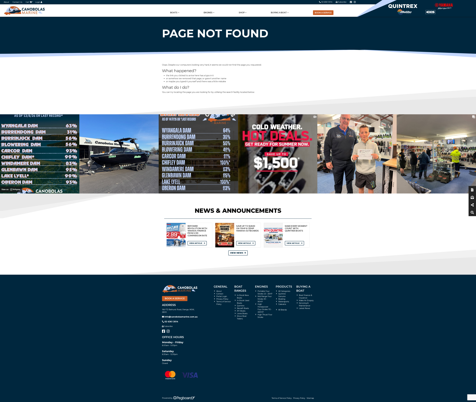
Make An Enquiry (306, 300)
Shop (242, 12)
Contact (219, 294)
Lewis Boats (242, 313)
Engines (261, 286)
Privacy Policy (222, 299)
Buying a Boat (303, 288)
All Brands (282, 310)
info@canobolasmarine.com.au (181, 317)
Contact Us (17, 2)
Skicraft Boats (243, 308)
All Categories (284, 291)
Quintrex (240, 306)
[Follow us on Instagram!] (355, 2)
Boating (281, 299)
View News (236, 253)
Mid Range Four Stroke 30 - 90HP (265, 299)
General (220, 286)
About (6, 2)
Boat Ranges (240, 288)
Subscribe (168, 326)
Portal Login (221, 296)
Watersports (283, 301)
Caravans (282, 304)
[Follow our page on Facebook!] (351, 2)
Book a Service (323, 13)
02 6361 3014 (326, 2)
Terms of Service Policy (282, 398)
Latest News (304, 308)
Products (284, 286)
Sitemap (310, 398)
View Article (196, 243)
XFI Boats (241, 311)
